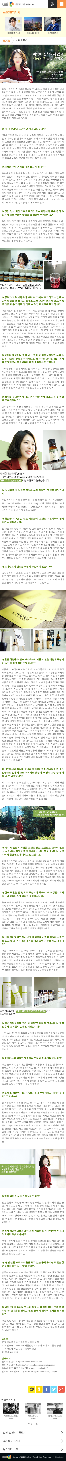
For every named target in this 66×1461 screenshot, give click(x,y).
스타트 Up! (21, 40)
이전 (30, 1424)
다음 (35, 1424)
